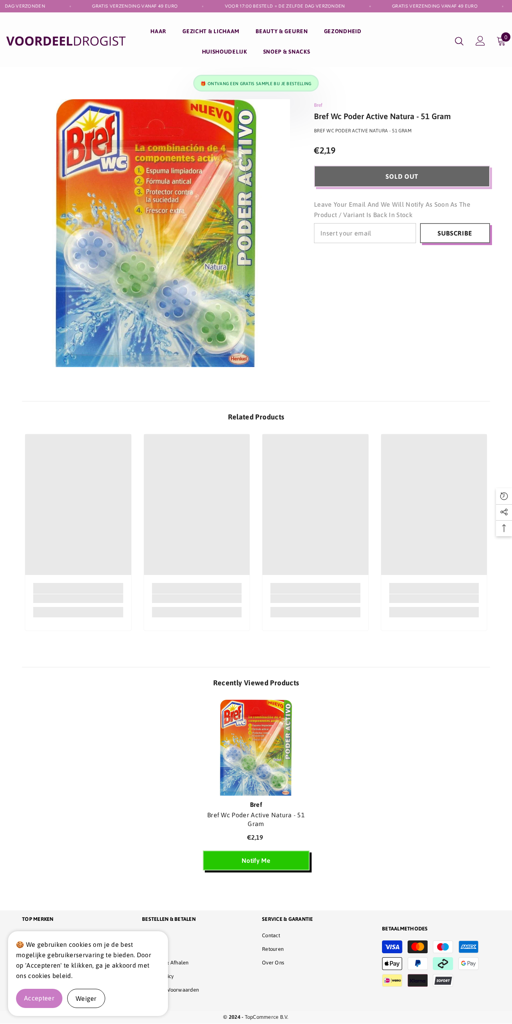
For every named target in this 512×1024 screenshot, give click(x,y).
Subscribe (455, 233)
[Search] (459, 41)
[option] (256, 789)
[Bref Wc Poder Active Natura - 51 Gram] (256, 748)
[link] (78, 598)
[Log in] (480, 41)
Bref (318, 105)
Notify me (256, 860)
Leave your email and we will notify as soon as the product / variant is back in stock (392, 209)
